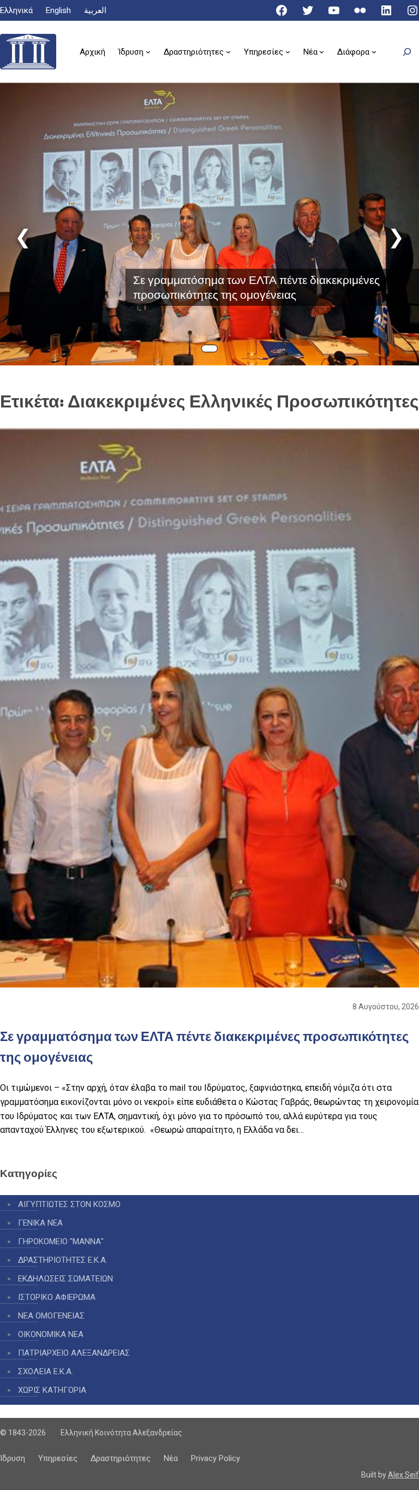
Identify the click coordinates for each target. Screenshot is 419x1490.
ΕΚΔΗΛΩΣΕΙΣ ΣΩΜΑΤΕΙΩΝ (65, 1279)
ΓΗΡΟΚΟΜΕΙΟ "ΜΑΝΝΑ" (61, 1241)
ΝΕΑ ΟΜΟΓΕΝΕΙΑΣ (51, 1316)
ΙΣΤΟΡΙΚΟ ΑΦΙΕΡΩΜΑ (56, 1297)
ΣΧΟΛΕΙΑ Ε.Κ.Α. (45, 1371)
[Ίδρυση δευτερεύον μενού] (148, 51)
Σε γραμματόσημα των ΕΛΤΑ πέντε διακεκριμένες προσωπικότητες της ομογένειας (256, 287)
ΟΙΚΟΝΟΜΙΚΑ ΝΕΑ (50, 1334)
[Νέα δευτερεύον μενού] (321, 51)
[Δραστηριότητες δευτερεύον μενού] (228, 51)
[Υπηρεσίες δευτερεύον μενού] (287, 51)
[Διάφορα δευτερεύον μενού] (374, 51)
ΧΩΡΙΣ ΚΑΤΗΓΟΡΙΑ (52, 1390)
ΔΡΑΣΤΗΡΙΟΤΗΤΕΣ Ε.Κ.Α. (62, 1260)
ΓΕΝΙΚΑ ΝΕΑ (40, 1223)
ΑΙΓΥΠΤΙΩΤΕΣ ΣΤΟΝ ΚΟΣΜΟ (69, 1204)
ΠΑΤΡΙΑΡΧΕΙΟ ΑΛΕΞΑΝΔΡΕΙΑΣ (74, 1353)
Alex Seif (403, 1474)
